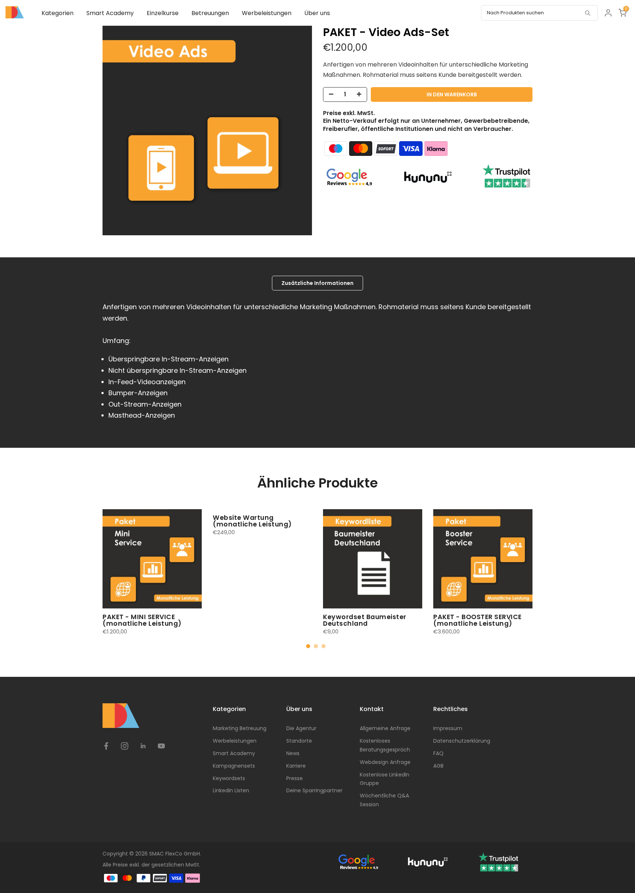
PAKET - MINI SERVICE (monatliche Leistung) (142, 620)
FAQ (438, 753)
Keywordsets (229, 778)
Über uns (317, 13)
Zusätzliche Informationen (317, 283)
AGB (438, 765)
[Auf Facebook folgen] (106, 745)
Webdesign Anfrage (385, 762)
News (292, 753)
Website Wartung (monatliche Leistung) (252, 521)
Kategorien (57, 13)
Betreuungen (210, 13)
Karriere (296, 765)
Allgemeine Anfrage (385, 728)
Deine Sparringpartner (314, 790)
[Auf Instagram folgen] (124, 745)
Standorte (299, 740)
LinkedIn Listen (231, 790)
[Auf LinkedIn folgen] (143, 745)
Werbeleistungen (266, 13)
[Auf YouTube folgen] (161, 745)
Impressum (447, 728)
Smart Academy (110, 13)
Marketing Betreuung (239, 728)
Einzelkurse (163, 13)
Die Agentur (301, 728)
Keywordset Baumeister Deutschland (364, 620)
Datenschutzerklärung (461, 740)
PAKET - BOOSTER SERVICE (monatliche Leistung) (477, 620)
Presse (294, 778)
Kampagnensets (234, 765)
